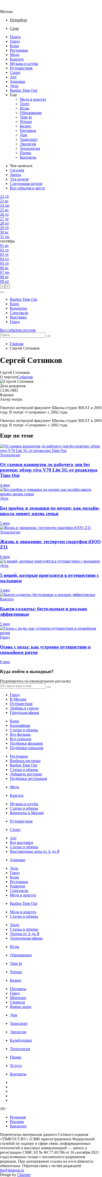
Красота (17, 59)
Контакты (28, 157)
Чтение (26, 121)
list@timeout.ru (12, 1170)
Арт (13, 77)
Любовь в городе (24, 708)
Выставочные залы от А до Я (34, 851)
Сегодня (17, 170)
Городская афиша (24, 712)
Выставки (18, 317)
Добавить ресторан (26, 774)
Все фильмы (20, 734)
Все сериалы (20, 739)
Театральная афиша (26, 938)
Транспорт (29, 139)
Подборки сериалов (26, 748)
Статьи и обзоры (24, 730)
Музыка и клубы (24, 63)
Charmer (24, 1175)
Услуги (16, 1065)
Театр (24, 104)
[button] (2, 292)
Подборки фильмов (26, 743)
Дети (14, 86)
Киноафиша (20, 725)
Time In (26, 117)
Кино (14, 46)
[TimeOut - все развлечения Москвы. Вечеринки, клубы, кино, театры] (11, 7)
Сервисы (17, 1002)
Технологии (30, 148)
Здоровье (17, 81)
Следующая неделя (26, 183)
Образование (31, 113)
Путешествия (21, 68)
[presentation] (2, 286)
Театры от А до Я (24, 934)
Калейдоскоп (21, 1040)
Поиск (15, 37)
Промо (25, 153)
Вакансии (18, 1126)
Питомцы (28, 130)
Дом (23, 135)
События (25, 377)
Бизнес (25, 126)
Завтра (15, 175)
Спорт (15, 72)
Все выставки (21, 842)
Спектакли (19, 313)
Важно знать (20, 1006)
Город (15, 41)
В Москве (18, 699)
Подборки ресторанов (28, 778)
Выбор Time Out (23, 90)
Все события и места (27, 188)
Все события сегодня (17, 330)
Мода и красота (33, 99)
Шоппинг (18, 998)
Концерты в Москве (27, 813)
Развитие (17, 886)
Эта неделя (19, 179)
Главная (16, 344)
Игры (24, 108)
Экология (28, 144)
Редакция (18, 1117)
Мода (14, 55)
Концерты (18, 308)
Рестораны (19, 50)
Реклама (17, 1121)
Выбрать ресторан (25, 761)
